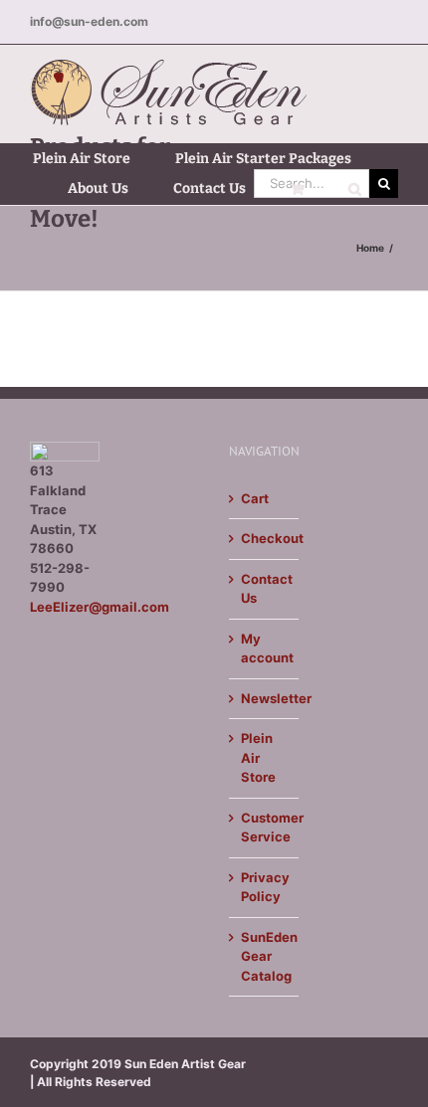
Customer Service (265, 827)
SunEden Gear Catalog (265, 956)
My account (265, 648)
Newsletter (265, 698)
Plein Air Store (258, 757)
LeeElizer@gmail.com (99, 607)
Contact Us (265, 589)
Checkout (265, 538)
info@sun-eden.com (89, 21)
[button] (354, 189)
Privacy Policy (265, 887)
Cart (255, 498)
